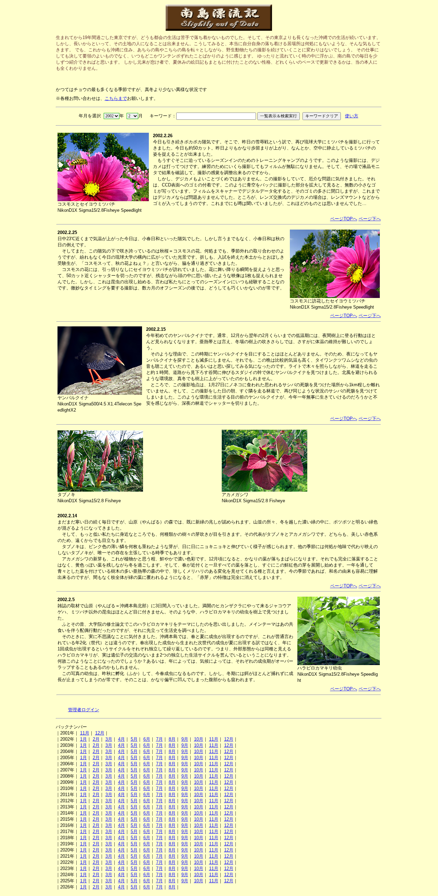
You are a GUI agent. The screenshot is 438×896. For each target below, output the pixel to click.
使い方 (351, 115)
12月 (99, 733)
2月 (96, 739)
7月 (159, 739)
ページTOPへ (343, 218)
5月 (134, 739)
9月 (184, 739)
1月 (83, 739)
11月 (84, 733)
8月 (172, 739)
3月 (108, 739)
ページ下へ (370, 218)
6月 (146, 739)
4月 (121, 739)
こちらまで (116, 98)
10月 (198, 739)
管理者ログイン (83, 709)
